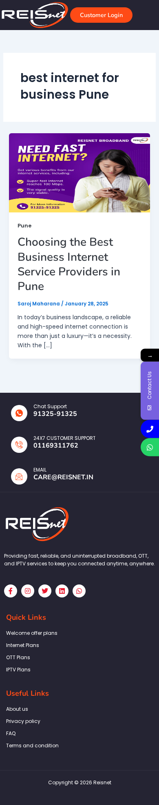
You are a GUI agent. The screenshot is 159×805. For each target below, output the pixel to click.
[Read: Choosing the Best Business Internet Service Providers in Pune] (79, 172)
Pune (24, 225)
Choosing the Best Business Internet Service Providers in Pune (69, 264)
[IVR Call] (150, 429)
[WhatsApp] (150, 447)
